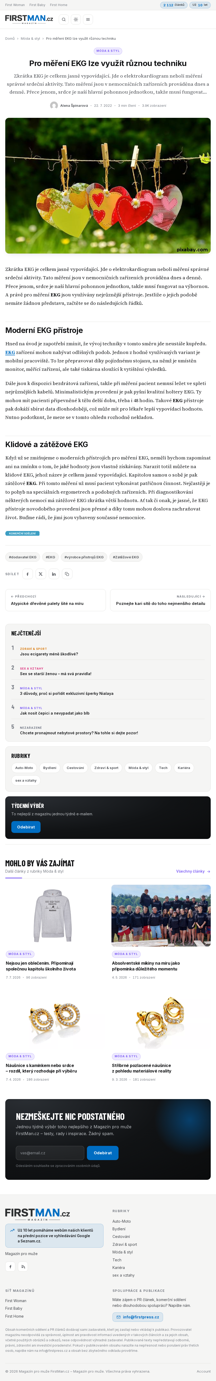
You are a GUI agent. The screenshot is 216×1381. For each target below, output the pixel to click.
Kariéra (184, 768)
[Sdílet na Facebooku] (27, 574)
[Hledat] (64, 19)
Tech (163, 768)
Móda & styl (30, 38)
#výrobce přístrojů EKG (84, 557)
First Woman (15, 5)
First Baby (37, 5)
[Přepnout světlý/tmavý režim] (76, 19)
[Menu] (88, 19)
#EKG (50, 557)
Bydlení (49, 768)
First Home (58, 5)
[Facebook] (10, 1267)
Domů (10, 38)
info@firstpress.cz (141, 1317)
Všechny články (190, 871)
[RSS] (23, 1267)
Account (204, 1371)
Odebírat (26, 827)
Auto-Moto (24, 768)
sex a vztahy (26, 780)
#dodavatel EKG (22, 557)
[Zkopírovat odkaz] (67, 574)
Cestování (75, 768)
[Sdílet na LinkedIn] (54, 574)
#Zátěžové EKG (126, 557)
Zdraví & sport (106, 768)
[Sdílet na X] (41, 574)
